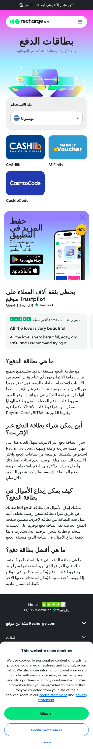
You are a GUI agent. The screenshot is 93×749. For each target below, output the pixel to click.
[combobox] (46, 118)
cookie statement (53, 694)
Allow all (47, 713)
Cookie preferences (46, 729)
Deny (46, 742)
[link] (26, 259)
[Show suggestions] (77, 118)
